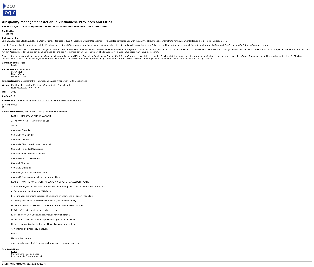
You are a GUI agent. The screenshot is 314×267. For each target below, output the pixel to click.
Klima (14, 251)
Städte (14, 249)
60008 (14, 105)
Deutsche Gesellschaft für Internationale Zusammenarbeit (39, 81)
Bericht (9, 34)
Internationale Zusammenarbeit (26, 256)
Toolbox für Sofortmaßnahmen (122, 56)
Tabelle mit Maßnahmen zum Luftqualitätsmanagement (271, 49)
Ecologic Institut (19, 87)
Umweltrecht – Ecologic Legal (25, 254)
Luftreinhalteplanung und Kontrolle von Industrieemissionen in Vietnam (46, 100)
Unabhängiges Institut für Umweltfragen (31, 85)
